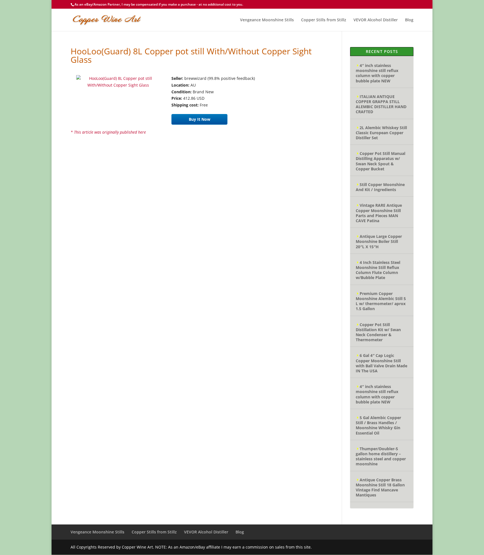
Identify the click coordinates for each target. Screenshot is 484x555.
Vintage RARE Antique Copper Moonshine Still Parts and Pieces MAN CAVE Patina (379, 213)
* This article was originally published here (108, 132)
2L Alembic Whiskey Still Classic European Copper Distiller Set (381, 132)
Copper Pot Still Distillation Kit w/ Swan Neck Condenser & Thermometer (378, 332)
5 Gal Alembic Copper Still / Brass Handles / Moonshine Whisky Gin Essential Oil (378, 425)
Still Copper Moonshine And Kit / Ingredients (380, 187)
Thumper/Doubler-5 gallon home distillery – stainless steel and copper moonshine (381, 456)
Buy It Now (199, 119)
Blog (409, 20)
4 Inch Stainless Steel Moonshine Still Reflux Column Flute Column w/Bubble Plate (378, 270)
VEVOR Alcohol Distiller (375, 20)
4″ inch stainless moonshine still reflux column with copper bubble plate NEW (377, 73)
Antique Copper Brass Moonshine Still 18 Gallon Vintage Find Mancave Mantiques (380, 487)
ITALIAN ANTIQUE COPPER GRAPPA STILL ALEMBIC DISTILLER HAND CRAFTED (381, 104)
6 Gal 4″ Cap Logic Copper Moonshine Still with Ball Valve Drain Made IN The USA (381, 363)
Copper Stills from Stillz (323, 20)
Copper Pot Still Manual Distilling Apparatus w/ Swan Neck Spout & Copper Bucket (380, 161)
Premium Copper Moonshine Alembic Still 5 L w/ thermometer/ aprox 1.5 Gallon (381, 301)
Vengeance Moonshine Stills (267, 20)
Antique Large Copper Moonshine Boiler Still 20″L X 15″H (379, 241)
